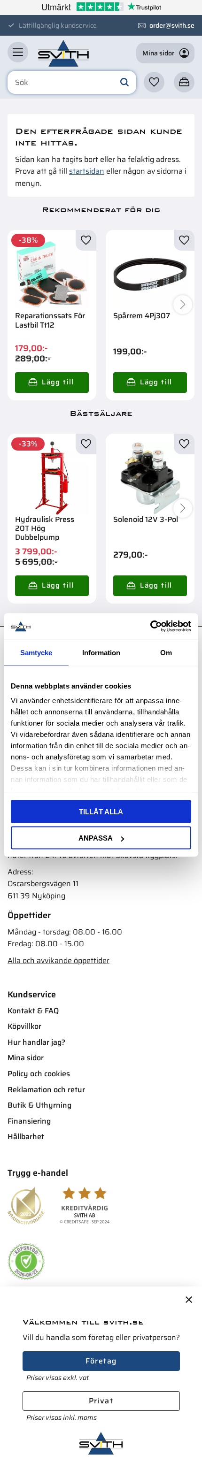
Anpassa (95, 838)
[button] (18, 52)
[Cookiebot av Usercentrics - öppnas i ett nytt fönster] (150, 626)
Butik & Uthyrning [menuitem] (39, 1105)
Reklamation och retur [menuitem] (46, 1089)
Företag (101, 1361)
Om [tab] (166, 652)
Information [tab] (101, 652)
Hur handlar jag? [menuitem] (36, 1042)
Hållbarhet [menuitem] (26, 1136)
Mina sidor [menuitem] (26, 1058)
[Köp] (52, 382)
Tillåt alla (101, 811)
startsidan (86, 171)
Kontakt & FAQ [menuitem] (33, 1011)
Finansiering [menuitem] (29, 1121)
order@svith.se (171, 25)
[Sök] (124, 82)
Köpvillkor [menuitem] (24, 1026)
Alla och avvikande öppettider (58, 960)
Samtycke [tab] (36, 652)
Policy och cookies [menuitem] (39, 1074)
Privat (101, 1401)
